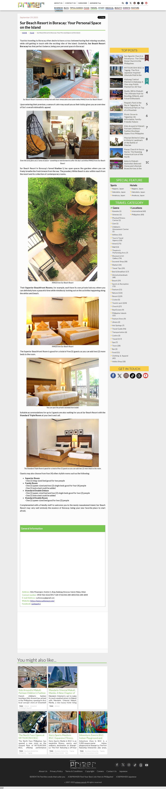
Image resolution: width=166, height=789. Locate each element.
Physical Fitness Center (56, 753)
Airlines (57, 706)
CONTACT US (70, 3)
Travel (32, 33)
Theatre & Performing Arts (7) (120, 251)
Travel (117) (117, 339)
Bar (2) (114, 349)
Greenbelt (33, 706)
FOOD (86, 8)
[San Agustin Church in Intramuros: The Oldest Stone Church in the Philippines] (116, 63)
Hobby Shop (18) (119, 361)
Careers (100, 771)
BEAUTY (118, 8)
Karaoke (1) (116, 211)
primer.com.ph (80, 782)
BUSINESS (58, 8)
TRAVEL (93, 8)
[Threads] (139, 378)
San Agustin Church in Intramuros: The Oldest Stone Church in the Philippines (134, 60)
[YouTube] (146, 764)
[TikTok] (138, 4)
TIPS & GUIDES (76, 8)
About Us (43, 771)
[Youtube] (146, 3)
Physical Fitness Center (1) (118, 219)
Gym (66, 753)
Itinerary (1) (117, 214)
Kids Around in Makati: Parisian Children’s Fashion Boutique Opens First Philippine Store (134, 131)
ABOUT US (58, 3)
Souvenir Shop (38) (119, 261)
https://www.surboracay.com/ (42, 601)
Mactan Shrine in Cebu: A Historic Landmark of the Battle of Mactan (134, 141)
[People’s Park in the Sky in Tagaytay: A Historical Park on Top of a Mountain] (116, 110)
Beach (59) (116, 280)
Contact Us (111, 771)
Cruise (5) (116, 299)
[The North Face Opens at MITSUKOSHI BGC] (32, 732)
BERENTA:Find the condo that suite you (47, 776)
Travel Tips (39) (118, 268)
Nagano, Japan (118, 188)
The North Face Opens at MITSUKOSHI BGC (31, 736)
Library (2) (116, 322)
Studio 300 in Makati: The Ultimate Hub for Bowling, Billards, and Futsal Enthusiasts (133, 95)
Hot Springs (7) (118, 325)
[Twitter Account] (130, 3)
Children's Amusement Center (89, 753)
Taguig (29, 753)
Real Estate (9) (118, 310)
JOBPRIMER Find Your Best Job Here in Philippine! (90, 776)
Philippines (22, 753)
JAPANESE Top (95, 3)
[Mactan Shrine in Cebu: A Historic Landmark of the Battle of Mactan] (116, 145)
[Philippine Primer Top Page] (31, 9)
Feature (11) (117, 289)
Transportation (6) (119, 332)
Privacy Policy (56, 771)
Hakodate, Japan (119, 192)
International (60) (139, 211)
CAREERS (59, 10)
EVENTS (126, 8)
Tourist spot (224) (119, 303)
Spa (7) (115, 342)
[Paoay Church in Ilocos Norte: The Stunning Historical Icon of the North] (116, 157)
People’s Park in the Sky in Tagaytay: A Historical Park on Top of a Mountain (134, 106)
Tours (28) (116, 346)
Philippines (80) (138, 214)
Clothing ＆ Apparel (25, 708)
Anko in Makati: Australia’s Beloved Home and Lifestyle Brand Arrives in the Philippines (133, 166)
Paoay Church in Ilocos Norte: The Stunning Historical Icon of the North (134, 153)
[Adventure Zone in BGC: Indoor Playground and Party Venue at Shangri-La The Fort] (92, 732)
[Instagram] (134, 3)
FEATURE (135, 8)
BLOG (66, 8)
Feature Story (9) (119, 319)
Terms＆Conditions (74, 771)
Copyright (89, 771)
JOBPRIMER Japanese (126, 776)
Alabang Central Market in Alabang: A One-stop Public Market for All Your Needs (133, 84)
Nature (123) (117, 293)
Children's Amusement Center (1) (120, 229)
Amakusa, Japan (118, 195)
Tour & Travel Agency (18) (117, 239)
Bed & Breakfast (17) (120, 271)
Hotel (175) (116, 243)
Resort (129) (117, 296)
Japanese (123, 771)
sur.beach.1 (36, 604)
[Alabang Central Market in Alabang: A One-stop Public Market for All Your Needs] (116, 87)
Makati (27, 706)
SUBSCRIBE (82, 3)
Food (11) (116, 352)
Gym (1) (115, 223)
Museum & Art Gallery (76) (118, 257)
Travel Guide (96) (119, 329)
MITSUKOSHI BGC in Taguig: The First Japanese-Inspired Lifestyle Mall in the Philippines (134, 72)
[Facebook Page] (126, 3)
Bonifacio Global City (31, 751)
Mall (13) (115, 247)
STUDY (101, 8)
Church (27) (117, 306)
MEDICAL (109, 8)
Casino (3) (116, 335)
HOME (24, 33)
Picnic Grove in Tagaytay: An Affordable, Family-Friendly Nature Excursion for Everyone (134, 119)
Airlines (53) (117, 235)
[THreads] (142, 4)
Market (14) (117, 265)
